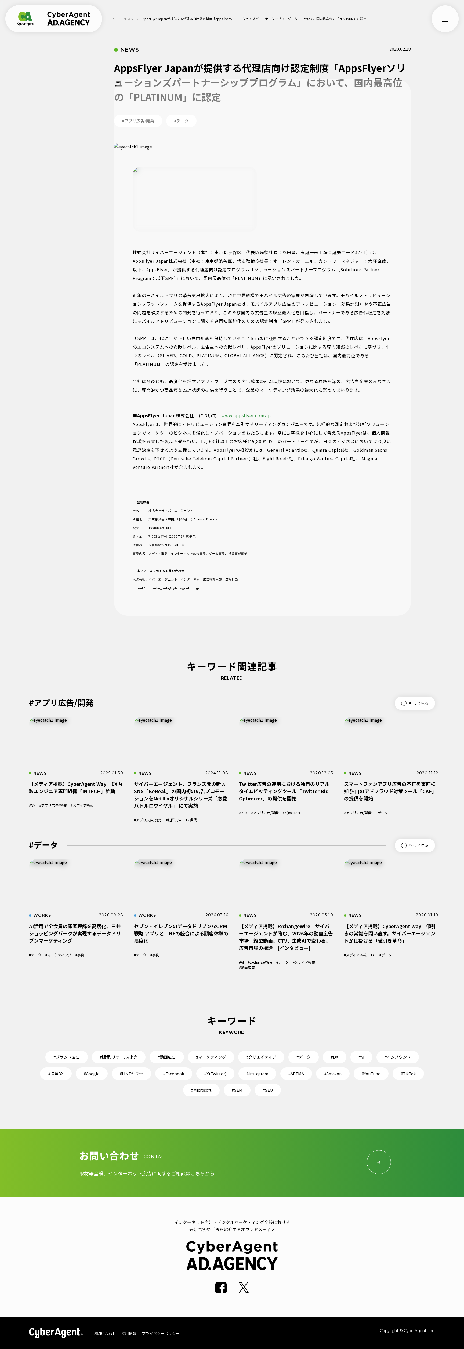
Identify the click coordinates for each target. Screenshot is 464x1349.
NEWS (128, 18)
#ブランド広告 (66, 1057)
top (110, 18)
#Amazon (333, 1073)
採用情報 (128, 1333)
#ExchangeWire (260, 962)
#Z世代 (191, 819)
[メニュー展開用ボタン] (445, 18)
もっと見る (419, 703)
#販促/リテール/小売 (118, 1057)
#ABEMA (296, 1073)
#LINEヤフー (131, 1073)
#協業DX (56, 1073)
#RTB (243, 812)
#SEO (268, 1090)
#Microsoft (201, 1090)
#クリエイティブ (261, 1057)
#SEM (237, 1090)
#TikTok (408, 1073)
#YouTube (371, 1073)
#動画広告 (174, 819)
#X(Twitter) (291, 812)
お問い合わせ (104, 1333)
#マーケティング (58, 954)
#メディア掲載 (82, 805)
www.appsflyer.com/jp (246, 415)
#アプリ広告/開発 (53, 805)
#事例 (79, 954)
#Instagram (257, 1073)
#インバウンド (398, 1057)
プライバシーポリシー (160, 1333)
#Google (92, 1073)
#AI (241, 962)
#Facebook (173, 1073)
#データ (382, 812)
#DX (32, 805)
